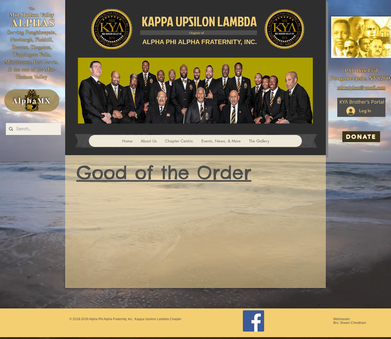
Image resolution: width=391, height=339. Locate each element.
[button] (179, 141)
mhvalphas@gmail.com (361, 87)
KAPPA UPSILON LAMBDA (199, 21)
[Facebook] (253, 321)
